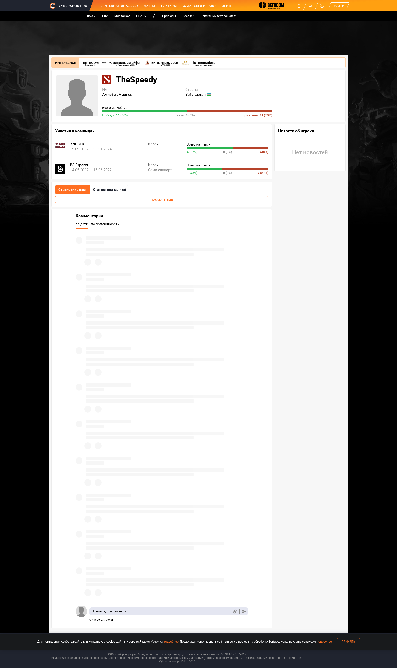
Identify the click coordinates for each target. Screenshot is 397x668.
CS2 (105, 16)
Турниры (168, 6)
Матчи (149, 6)
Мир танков (122, 16)
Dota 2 (91, 16)
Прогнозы (169, 16)
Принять (348, 641)
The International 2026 (117, 6)
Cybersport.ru (167, 661)
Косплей (188, 16)
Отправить (244, 611)
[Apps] (299, 5)
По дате (82, 224)
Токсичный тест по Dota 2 (218, 16)
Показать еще (162, 199)
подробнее (171, 641)
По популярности (105, 224)
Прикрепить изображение (234, 611)
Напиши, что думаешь (109, 611)
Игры (226, 6)
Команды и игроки (199, 6)
